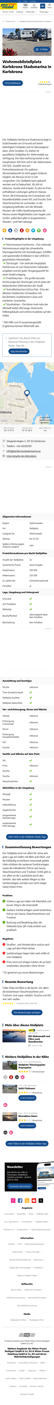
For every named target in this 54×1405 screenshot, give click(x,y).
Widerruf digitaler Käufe (27, 1275)
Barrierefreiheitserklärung (20, 1260)
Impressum (38, 1260)
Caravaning (9, 1214)
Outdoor (12, 1386)
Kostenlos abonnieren (19, 1186)
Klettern (42, 1370)
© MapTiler (44, 417)
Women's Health (27, 1394)
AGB (20, 1244)
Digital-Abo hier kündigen (20, 1267)
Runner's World (36, 1386)
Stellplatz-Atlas (41, 1221)
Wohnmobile (30, 12)
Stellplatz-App (42, 1214)
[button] (27, 42)
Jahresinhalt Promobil (37, 1297)
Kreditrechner (22, 1229)
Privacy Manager (33, 1252)
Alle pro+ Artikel (8, 12)
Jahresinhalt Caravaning (27, 1305)
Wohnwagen (44, 12)
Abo (19, 1)
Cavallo (22, 1370)
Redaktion (38, 1267)
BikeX (42, 1362)
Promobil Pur (26, 1221)
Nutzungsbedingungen (34, 1244)
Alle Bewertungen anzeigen (27, 1012)
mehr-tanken (11, 1378)
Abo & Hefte (16, 1290)
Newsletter (21, 1214)
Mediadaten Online (18, 1320)
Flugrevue (32, 1370)
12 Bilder (44, 49)
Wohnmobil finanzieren (41, 1229)
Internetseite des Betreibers (22, 456)
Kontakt (11, 1244)
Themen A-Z (8, 1229)
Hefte (25, 1)
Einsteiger (19, 12)
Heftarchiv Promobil (33, 1290)
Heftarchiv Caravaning (16, 1297)
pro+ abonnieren (11, 1221)
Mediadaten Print (36, 1320)
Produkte (33, 1)
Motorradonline (40, 1378)
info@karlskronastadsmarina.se (24, 451)
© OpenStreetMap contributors (46, 420)
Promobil (23, 1386)
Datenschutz (17, 1252)
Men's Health (25, 1378)
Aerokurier (11, 1362)
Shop (31, 1214)
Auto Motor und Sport (28, 1362)
